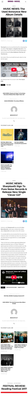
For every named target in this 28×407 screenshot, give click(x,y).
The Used (8, 84)
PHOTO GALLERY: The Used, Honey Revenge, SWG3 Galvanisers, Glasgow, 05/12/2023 (6, 167)
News (14, 6)
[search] (25, 1)
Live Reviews (17, 383)
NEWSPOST (3, 40)
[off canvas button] (2, 1)
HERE (2, 81)
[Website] (14, 121)
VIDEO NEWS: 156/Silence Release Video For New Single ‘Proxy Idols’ (20, 346)
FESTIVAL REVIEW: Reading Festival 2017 (14, 295)
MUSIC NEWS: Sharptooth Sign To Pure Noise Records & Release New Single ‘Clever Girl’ (14, 94)
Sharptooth (21, 287)
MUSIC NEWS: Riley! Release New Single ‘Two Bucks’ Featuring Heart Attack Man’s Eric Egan (7, 346)
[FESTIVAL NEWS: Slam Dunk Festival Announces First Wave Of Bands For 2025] (7, 134)
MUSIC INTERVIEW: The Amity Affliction (14, 101)
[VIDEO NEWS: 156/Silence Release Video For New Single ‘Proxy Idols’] (20, 337)
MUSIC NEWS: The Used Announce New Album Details (14, 303)
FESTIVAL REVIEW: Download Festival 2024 (20, 143)
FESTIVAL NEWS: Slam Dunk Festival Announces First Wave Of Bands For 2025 (7, 144)
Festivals (10, 383)
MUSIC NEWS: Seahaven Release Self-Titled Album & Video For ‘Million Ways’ (7, 369)
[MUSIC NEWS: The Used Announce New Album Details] (14, 27)
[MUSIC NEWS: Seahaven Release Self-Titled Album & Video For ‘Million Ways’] (7, 360)
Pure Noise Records (11, 287)
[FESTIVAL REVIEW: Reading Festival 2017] (14, 401)
